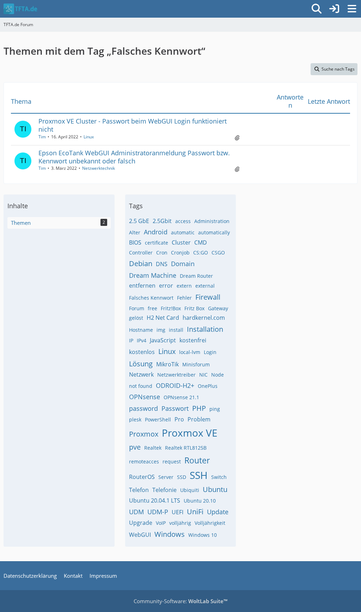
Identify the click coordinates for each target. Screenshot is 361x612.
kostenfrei (192, 340)
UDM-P (157, 512)
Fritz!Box (171, 308)
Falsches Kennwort (151, 297)
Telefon (139, 490)
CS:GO (200, 252)
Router (197, 460)
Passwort (175, 408)
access (183, 221)
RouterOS (142, 477)
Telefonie (164, 490)
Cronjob (180, 252)
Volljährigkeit (210, 523)
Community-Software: (180, 601)
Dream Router (196, 275)
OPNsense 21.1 (181, 397)
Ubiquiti (189, 490)
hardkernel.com (204, 318)
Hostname (141, 329)
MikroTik (167, 364)
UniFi (195, 511)
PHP (199, 408)
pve (135, 447)
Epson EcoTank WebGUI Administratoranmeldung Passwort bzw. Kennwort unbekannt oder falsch (134, 157)
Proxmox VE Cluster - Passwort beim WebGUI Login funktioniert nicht (132, 125)
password (143, 408)
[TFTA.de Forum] (20, 9)
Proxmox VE (190, 432)
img (161, 329)
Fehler (184, 297)
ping (214, 409)
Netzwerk (141, 374)
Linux (89, 137)
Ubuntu (215, 489)
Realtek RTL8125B (186, 447)
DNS (161, 264)
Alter (134, 232)
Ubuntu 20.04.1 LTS (154, 500)
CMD (200, 242)
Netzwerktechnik (98, 168)
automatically (214, 232)
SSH (199, 475)
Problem (199, 419)
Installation (205, 329)
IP (131, 340)
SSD (181, 477)
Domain (183, 263)
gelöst (136, 317)
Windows (169, 534)
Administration (212, 221)
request (172, 461)
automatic (183, 232)
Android (155, 232)
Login (210, 352)
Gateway (218, 308)
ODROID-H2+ (175, 385)
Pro (179, 419)
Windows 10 (202, 535)
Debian (140, 263)
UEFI (177, 512)
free (152, 308)
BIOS (135, 242)
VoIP (161, 523)
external (205, 285)
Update (217, 512)
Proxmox (143, 434)
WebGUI (140, 535)
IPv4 (141, 340)
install (176, 329)
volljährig (180, 523)
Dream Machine (152, 275)
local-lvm (189, 352)
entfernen (142, 285)
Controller (141, 252)
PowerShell (158, 419)
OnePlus (208, 386)
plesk (135, 419)
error (166, 285)
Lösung (141, 363)
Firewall (207, 297)
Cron (161, 252)
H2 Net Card (163, 318)
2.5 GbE (139, 221)
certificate (156, 242)
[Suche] (317, 9)
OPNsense (144, 396)
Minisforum (196, 364)
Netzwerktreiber (176, 374)
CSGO (218, 252)
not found (140, 386)
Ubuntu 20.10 (200, 500)
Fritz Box (194, 308)
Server (165, 477)
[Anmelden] (334, 9)
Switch (219, 477)
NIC (203, 374)
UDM (136, 512)
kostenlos (142, 352)
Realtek (152, 447)
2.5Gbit (162, 221)
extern (184, 285)
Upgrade (140, 523)
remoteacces (144, 461)
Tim (42, 137)
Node (217, 374)
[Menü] (352, 9)
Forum (136, 308)
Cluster (181, 242)
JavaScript (163, 340)
